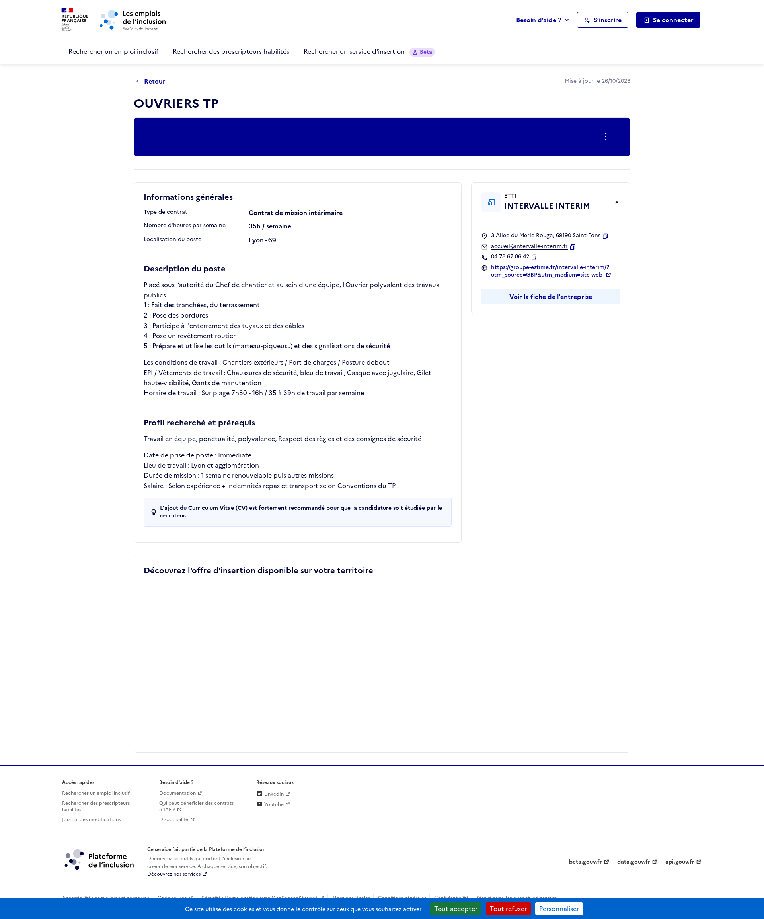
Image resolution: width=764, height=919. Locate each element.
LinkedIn (273, 794)
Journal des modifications (91, 819)
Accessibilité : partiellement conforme (106, 897)
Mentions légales (351, 897)
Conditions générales (402, 897)
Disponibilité (173, 819)
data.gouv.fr (633, 862)
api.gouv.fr (679, 862)
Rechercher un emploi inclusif (113, 51)
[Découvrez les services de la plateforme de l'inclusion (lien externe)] (100, 859)
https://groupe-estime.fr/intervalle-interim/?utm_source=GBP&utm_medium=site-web (550, 271)
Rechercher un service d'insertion (368, 51)
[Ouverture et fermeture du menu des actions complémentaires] (607, 136)
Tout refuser (508, 908)
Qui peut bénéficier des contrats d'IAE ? (196, 807)
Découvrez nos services (174, 874)
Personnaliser (559, 908)
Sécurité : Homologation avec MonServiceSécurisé (260, 897)
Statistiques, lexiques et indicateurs (517, 897)
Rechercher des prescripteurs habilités (231, 51)
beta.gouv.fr (585, 862)
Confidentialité (451, 897)
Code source (172, 897)
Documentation (177, 793)
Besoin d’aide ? (538, 20)
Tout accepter (455, 908)
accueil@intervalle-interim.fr (529, 246)
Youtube (273, 804)
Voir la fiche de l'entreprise (550, 296)
